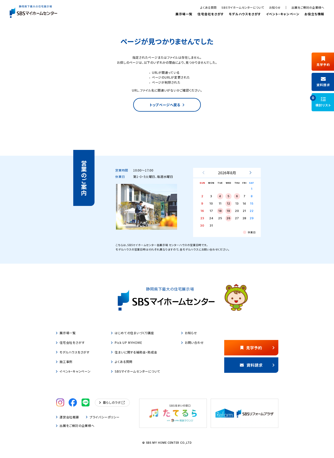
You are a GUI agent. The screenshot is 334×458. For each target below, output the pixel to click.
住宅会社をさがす (211, 14)
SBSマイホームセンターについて (242, 7)
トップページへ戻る (165, 104)
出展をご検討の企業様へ (307, 7)
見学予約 (254, 347)
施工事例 (66, 361)
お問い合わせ (194, 342)
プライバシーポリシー (104, 417)
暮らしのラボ (112, 402)
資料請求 (254, 365)
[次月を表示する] (250, 172)
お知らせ (274, 7)
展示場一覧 (184, 14)
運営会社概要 (69, 417)
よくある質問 (208, 7)
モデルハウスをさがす (245, 14)
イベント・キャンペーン (283, 14)
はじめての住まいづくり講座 (134, 333)
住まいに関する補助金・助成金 (136, 352)
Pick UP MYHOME (128, 342)
